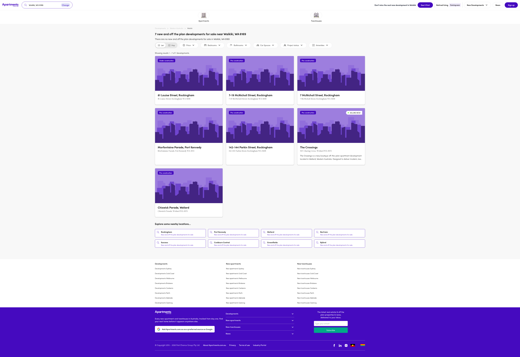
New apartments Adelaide (235, 298)
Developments (160, 28)
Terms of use (244, 345)
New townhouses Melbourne (307, 278)
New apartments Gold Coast (236, 273)
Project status (293, 45)
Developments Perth (162, 293)
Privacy (232, 345)
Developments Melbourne (164, 278)
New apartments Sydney (235, 268)
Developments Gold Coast (164, 273)
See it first (425, 5)
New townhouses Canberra (307, 288)
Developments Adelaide (164, 298)
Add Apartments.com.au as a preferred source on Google (187, 329)
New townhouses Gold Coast (307, 273)
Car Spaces (265, 45)
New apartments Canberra (236, 288)
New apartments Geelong (235, 303)
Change (65, 5)
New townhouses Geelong (306, 303)
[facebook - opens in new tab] (334, 345)
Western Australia (176, 28)
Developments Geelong (164, 303)
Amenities (320, 45)
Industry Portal (259, 345)
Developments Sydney (163, 268)
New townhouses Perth (305, 293)
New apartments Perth (234, 293)
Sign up (511, 5)
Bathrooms (238, 45)
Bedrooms (212, 45)
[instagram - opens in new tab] (346, 345)
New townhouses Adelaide (307, 298)
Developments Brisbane (164, 283)
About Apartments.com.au (214, 345)
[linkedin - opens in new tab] (340, 345)
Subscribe (330, 330)
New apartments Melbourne (236, 278)
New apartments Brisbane (235, 283)
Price (188, 45)
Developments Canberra (164, 288)
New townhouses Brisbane (307, 283)
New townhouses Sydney (306, 268)
